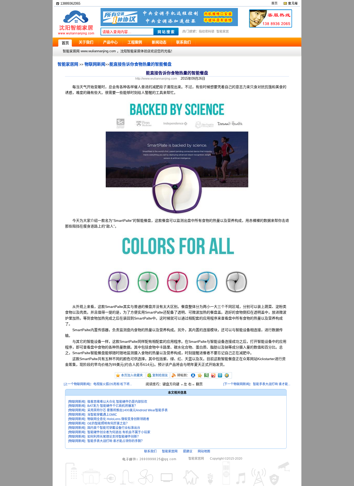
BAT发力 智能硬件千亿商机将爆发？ (112, 406)
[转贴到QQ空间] (226, 375)
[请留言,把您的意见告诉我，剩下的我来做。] (290, 3)
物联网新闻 (94, 64)
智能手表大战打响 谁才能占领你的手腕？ (115, 441)
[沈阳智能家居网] (76, 35)
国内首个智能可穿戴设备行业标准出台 (113, 428)
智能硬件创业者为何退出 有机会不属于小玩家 (118, 432)
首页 (274, 3)
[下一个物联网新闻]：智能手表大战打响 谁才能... (256, 384)
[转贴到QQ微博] (220, 375)
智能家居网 (68, 64)
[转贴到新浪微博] (213, 375)
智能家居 (222, 31)
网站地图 (204, 451)
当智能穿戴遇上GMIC (102, 414)
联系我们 (150, 451)
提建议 (187, 451)
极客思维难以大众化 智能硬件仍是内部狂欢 (117, 402)
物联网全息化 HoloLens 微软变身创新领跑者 (118, 419)
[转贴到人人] (193, 375)
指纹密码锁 (206, 31)
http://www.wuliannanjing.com (156, 78)
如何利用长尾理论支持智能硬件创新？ (113, 436)
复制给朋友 (160, 375)
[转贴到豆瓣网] (206, 375)
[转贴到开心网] (199, 375)
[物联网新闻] (76, 402)
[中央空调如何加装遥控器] (169, 25)
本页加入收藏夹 (132, 375)
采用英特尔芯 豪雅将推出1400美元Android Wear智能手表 (127, 410)
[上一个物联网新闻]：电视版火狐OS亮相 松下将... (98, 384)
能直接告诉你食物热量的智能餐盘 (140, 64)
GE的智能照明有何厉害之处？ (108, 423)
